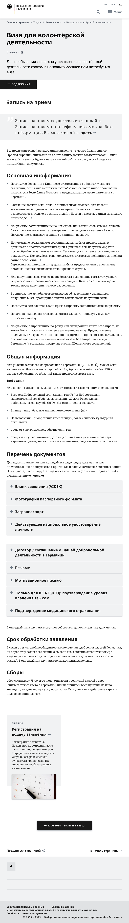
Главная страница (18, 22)
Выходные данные (63, 906)
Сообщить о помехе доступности (27, 913)
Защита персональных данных (25, 906)
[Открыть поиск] (97, 10)
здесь (86, 132)
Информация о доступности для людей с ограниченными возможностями (52, 910)
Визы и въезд (54, 22)
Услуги (37, 22)
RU (120, 4)
